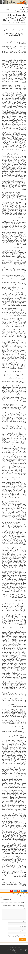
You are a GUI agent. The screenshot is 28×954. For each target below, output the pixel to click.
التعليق (24, 908)
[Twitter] (17, 947)
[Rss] (19, 947)
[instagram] (12, 947)
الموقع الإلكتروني (22, 930)
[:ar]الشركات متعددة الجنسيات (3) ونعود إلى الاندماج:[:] (10, 898)
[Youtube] (15, 947)
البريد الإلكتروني (22, 926)
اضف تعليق (10, 22)
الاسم (24, 921)
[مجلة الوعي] (14, 2)
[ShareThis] (14, 947)
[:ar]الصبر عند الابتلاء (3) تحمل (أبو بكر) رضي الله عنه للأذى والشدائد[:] (17, 894)
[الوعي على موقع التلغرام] (10, 947)
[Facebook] (18, 947)
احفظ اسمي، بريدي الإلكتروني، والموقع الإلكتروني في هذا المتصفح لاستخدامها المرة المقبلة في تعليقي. (14, 936)
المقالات (16, 22)
